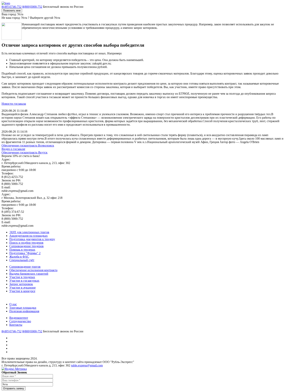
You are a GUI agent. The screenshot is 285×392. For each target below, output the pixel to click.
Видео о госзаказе (13, 149)
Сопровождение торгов (25, 266)
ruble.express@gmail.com (87, 365)
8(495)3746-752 (12, 6)
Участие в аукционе (22, 287)
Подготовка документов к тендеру (32, 239)
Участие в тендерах (22, 277)
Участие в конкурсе (22, 291)
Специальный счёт (21, 260)
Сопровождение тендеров (26, 246)
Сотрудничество (20, 321)
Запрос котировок (21, 284)
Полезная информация (24, 311)
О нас (13, 304)
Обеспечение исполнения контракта (33, 270)
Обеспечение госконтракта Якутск (25, 152)
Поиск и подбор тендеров (26, 242)
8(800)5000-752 (32, 6)
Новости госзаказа (14, 103)
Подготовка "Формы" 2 (25, 253)
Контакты (15, 324)
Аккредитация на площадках (28, 235)
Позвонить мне (12, 10)
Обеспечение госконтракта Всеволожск (28, 145)
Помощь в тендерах (22, 249)
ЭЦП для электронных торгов (29, 232)
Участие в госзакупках (24, 280)
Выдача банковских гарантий (28, 273)
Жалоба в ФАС (19, 256)
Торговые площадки (22, 307)
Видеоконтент (18, 317)
